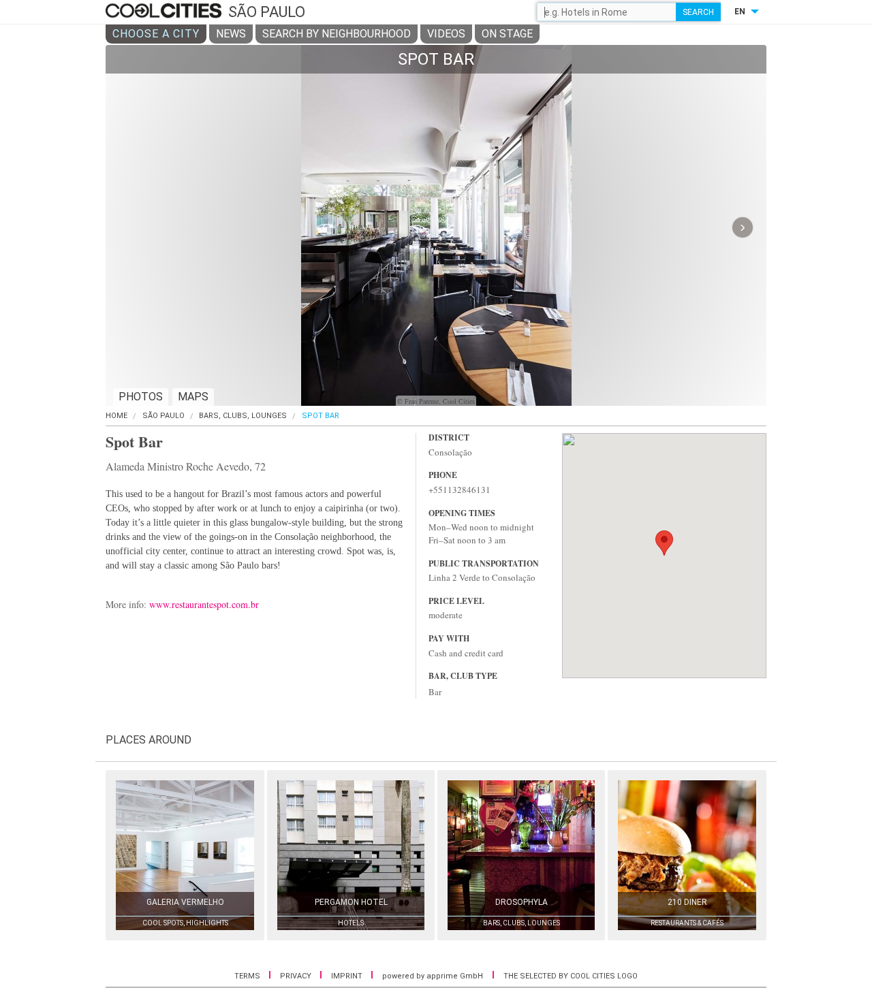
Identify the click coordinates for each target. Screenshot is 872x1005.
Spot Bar (320, 415)
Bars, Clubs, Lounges (243, 415)
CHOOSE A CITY (156, 33)
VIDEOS (446, 33)
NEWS (231, 33)
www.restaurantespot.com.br (204, 604)
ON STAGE (507, 33)
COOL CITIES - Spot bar (165, 11)
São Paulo (163, 415)
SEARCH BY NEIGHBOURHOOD (336, 33)
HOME (116, 415)
